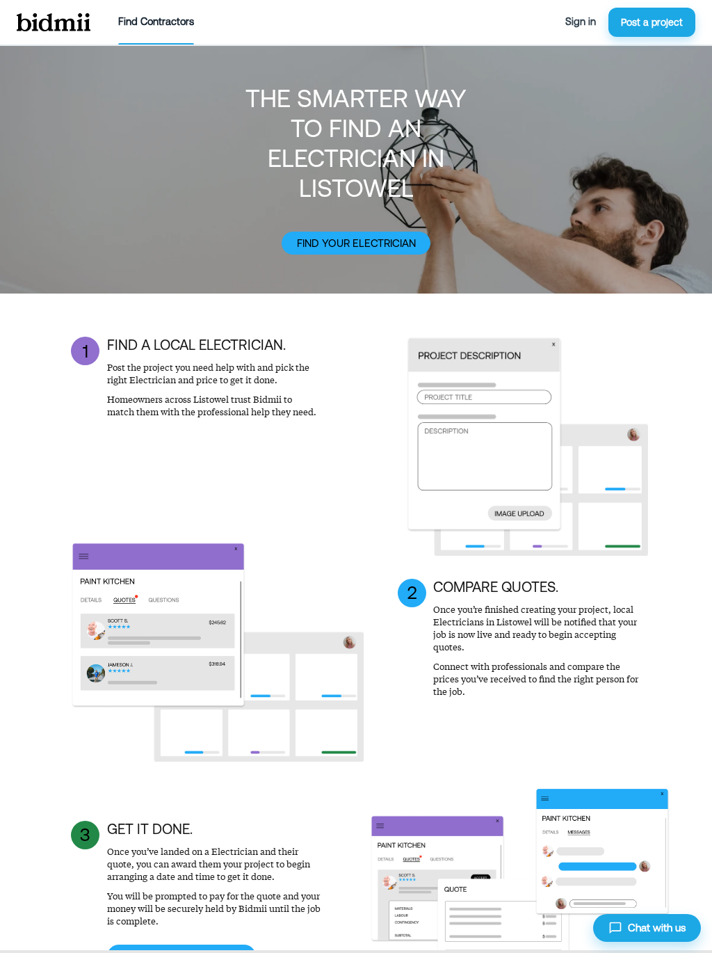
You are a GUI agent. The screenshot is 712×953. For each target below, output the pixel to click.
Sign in (580, 21)
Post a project (652, 22)
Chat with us (657, 928)
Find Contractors (156, 21)
